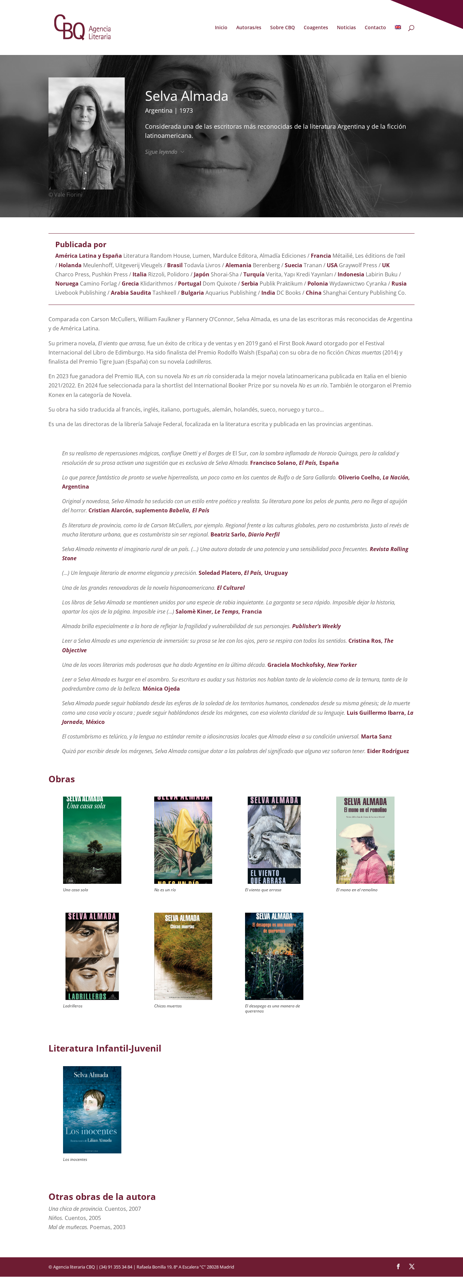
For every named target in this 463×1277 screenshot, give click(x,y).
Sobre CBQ (282, 28)
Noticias (346, 28)
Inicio (221, 28)
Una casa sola (75, 890)
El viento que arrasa (263, 890)
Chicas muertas (168, 1006)
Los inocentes (75, 1159)
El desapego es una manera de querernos (272, 1008)
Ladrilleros (72, 1006)
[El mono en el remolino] (365, 840)
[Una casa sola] (92, 840)
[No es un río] (183, 840)
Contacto (375, 28)
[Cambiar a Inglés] (398, 40)
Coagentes (316, 28)
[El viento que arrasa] (274, 840)
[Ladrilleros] (92, 956)
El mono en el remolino (357, 890)
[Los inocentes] (92, 1109)
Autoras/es (248, 28)
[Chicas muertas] (183, 956)
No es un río (165, 890)
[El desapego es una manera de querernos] (274, 956)
